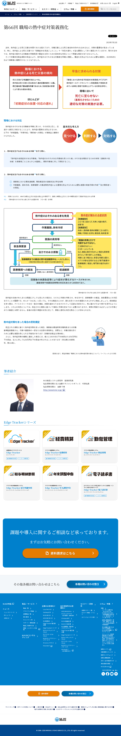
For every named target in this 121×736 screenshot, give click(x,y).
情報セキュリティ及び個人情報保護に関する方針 (96, 707)
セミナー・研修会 (86, 605)
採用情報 (93, 3)
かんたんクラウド (48, 643)
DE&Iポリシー (49, 707)
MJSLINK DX (47, 615)
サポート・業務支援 (29, 623)
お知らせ (6, 618)
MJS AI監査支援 (66, 621)
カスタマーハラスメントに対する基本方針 (69, 709)
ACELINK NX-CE (48, 618)
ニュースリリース (9, 612)
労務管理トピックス (32, 14)
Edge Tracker (13, 452)
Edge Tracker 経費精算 (56, 452)
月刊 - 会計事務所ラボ (107, 661)
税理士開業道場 (105, 658)
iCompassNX (65, 618)
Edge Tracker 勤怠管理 (95, 452)
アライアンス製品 (28, 611)
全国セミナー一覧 (87, 610)
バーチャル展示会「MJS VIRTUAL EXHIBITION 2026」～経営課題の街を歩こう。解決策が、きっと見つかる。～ (108, 613)
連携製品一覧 (27, 614)
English (115, 3)
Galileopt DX (47, 612)
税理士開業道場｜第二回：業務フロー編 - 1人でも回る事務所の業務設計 (108, 622)
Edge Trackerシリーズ (50, 628)
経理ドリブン (105, 649)
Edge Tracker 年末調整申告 (58, 487)
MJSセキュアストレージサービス (49, 639)
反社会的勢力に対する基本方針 (68, 707)
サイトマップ (10, 707)
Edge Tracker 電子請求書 (96, 489)
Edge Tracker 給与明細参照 (19, 487)
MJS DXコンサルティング (28, 636)
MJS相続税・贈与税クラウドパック (67, 627)
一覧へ (116, 670)
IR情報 (70, 3)
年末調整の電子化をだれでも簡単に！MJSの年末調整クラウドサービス (108, 629)
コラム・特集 (17, 14)
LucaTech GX (47, 609)
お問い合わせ (104, 3)
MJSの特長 (7, 604)
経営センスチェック (107, 655)
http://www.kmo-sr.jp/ (52, 390)
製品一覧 (26, 608)
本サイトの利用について (25, 707)
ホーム (7, 14)
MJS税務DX (46, 621)
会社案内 (61, 3)
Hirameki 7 (46, 645)
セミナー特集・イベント (88, 613)
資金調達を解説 (105, 663)
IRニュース (7, 615)
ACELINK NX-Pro (66, 611)
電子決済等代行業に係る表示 (43, 709)
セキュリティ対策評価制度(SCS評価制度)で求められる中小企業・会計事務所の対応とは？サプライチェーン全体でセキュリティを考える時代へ (108, 639)
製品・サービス (28, 604)
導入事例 (26, 617)
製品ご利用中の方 (81, 3)
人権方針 (39, 707)
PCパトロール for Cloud (48, 635)
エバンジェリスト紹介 (88, 617)
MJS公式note (105, 666)
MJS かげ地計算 (66, 624)
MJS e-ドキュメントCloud (49, 631)
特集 (102, 608)
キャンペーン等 (27, 620)
